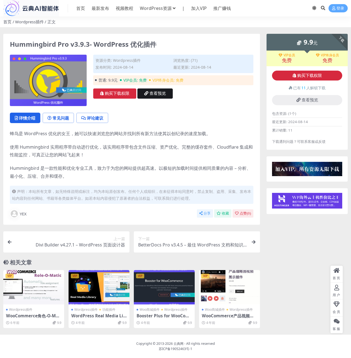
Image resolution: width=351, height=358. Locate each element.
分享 (207, 213)
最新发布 (100, 8)
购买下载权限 (117, 93)
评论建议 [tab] (95, 118)
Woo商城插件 (150, 309)
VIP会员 (289, 55)
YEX (23, 214)
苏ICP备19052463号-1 (175, 348)
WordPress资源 (156, 8)
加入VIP (199, 8)
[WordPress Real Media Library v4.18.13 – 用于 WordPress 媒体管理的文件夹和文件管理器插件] (99, 287)
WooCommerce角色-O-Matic (33, 318)
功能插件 (108, 309)
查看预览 (157, 93)
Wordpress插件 (29, 21)
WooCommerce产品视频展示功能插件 (228, 318)
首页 (80, 8)
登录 (340, 8)
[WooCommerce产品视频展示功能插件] (229, 287)
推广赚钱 (222, 8)
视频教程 (124, 8)
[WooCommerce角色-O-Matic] (33, 287)
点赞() (245, 213)
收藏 (225, 213)
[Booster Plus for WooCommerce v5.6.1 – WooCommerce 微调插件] (164, 287)
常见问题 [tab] (61, 118)
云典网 (178, 343)
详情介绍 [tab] (27, 118)
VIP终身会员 (330, 55)
